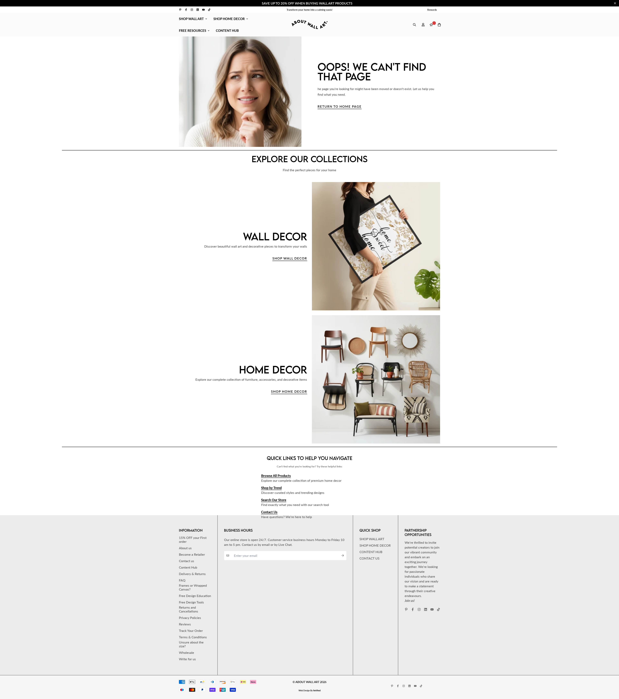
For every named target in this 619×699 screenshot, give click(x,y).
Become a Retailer (192, 554)
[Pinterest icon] (180, 9)
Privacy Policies (190, 618)
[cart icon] (439, 25)
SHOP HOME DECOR (229, 19)
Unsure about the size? (191, 644)
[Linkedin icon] (198, 9)
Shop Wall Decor (289, 258)
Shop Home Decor (289, 391)
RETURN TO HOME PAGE (340, 106)
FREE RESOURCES (192, 30)
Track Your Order (191, 631)
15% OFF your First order (192, 539)
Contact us (186, 561)
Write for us (187, 659)
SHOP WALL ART (191, 19)
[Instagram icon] (192, 9)
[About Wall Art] (309, 24)
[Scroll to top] (612, 681)
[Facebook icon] (186, 9)
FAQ (182, 580)
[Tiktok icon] (209, 9)
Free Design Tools (191, 602)
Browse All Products (276, 476)
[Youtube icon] (203, 9)
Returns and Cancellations (188, 609)
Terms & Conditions (193, 637)
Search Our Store (273, 500)
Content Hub (188, 567)
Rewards (432, 9)
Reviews (185, 624)
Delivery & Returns (192, 574)
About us (185, 548)
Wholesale (186, 652)
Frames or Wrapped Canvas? (193, 587)
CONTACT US (369, 558)
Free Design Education (195, 596)
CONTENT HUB (227, 30)
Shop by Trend (271, 488)
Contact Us (269, 512)
